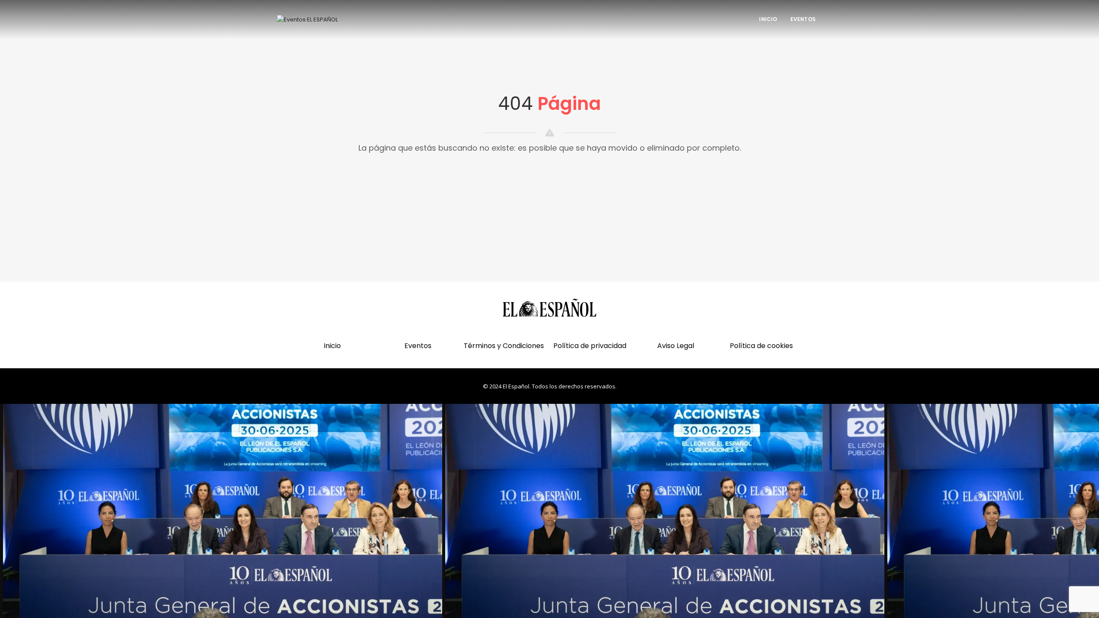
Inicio (768, 19)
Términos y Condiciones (504, 346)
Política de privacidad (589, 346)
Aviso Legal (675, 346)
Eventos (803, 19)
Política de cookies (761, 346)
